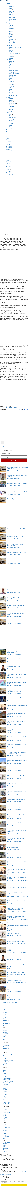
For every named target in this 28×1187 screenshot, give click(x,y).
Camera (11, 100)
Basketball (11, 28)
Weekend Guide (13, 95)
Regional (11, 6)
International (12, 16)
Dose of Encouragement (15, 47)
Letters (11, 66)
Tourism (11, 123)
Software (11, 106)
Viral (10, 128)
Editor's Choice (15, 154)
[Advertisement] (14, 192)
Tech (7, 97)
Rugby (11, 30)
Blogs (10, 67)
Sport (10, 116)
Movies (11, 83)
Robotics (11, 108)
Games (11, 84)
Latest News (7, 154)
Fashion (11, 50)
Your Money (12, 44)
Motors (11, 98)
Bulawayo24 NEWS (4, 1)
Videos (8, 112)
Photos (11, 58)
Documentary (12, 126)
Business (8, 36)
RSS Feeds (6, 1147)
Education (11, 11)
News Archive (6, 1142)
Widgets (5, 1143)
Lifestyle (8, 45)
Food (10, 122)
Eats (10, 48)
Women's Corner (13, 70)
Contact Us (6, 1150)
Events (11, 92)
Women (11, 120)
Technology (9, 147)
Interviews (11, 63)
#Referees (10, 407)
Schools (11, 31)
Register (26, 409)
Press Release (12, 19)
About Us (5, 1148)
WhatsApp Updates (14, 73)
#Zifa (6, 407)
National (11, 8)
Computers (12, 105)
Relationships (12, 55)
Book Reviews (12, 77)
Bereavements (12, 75)
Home (8, 136)
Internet (11, 102)
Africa (10, 9)
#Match (15, 407)
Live (10, 20)
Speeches (11, 64)
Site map (5, 1145)
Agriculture (12, 17)
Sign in (20, 409)
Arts (10, 87)
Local (10, 5)
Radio (10, 89)
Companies (12, 39)
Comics (11, 56)
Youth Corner (12, 72)
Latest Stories (9, 151)
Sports (8, 22)
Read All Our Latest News (10, 1002)
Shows (11, 91)
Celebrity (11, 81)
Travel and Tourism (14, 53)
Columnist (11, 61)
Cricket (11, 27)
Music (10, 80)
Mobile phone (12, 103)
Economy (11, 41)
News (7, 3)
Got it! (14, 1185)
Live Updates (7, 447)
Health (11, 13)
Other (10, 34)
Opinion (8, 59)
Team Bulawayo (13, 94)
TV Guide (11, 86)
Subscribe (14, 461)
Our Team (5, 1151)
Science (11, 109)
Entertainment (9, 78)
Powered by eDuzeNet (5, 1174)
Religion (11, 14)
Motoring (11, 119)
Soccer (11, 25)
